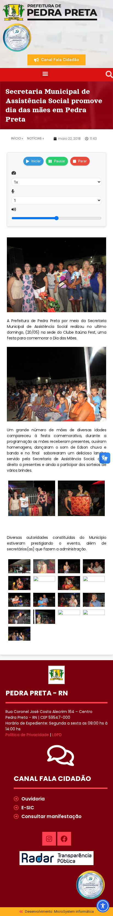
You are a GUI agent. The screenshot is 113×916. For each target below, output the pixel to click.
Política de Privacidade (27, 734)
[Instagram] (49, 839)
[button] (45, 73)
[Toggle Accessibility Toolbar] (103, 906)
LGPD (57, 734)
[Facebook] (64, 839)
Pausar (59, 161)
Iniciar (36, 161)
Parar (82, 161)
